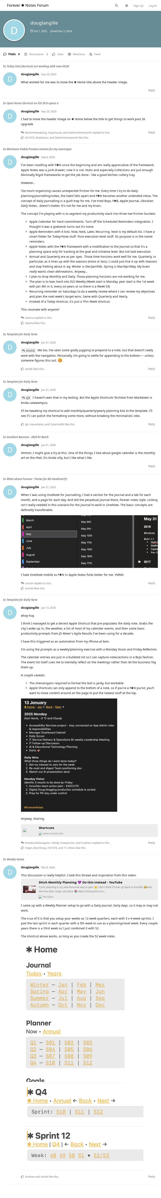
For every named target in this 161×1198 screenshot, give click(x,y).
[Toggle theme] (126, 5)
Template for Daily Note (22, 334)
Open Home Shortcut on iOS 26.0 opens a (32, 103)
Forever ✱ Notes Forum (28, 5)
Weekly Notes (15, 859)
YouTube (48, 897)
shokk (30, 351)
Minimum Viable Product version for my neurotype (39, 149)
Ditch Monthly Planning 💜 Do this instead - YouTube (80, 882)
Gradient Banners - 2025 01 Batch (28, 437)
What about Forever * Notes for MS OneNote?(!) (37, 479)
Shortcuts (46, 828)
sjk (28, 398)
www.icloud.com (53, 833)
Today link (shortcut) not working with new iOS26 (38, 66)
